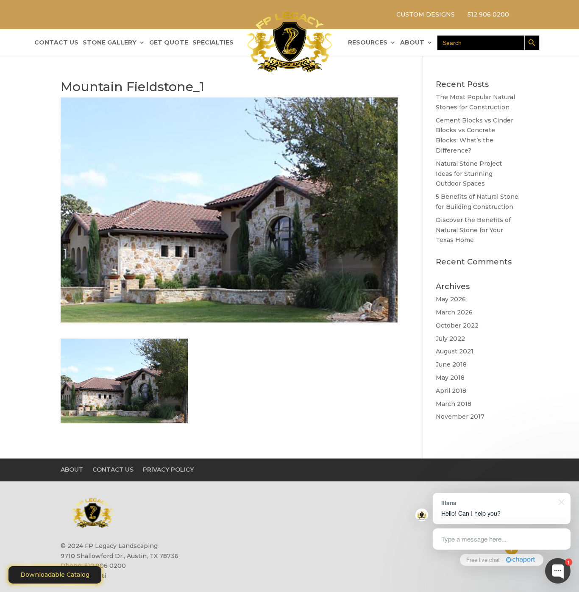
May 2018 (450, 377)
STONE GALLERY (109, 42)
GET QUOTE (168, 42)
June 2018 (451, 364)
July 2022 (450, 338)
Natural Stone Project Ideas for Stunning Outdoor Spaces (469, 174)
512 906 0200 (488, 14)
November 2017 (460, 416)
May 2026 (451, 299)
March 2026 (454, 312)
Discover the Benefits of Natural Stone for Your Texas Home (473, 230)
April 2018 (451, 391)
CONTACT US (56, 42)
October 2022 (457, 325)
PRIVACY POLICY (168, 469)
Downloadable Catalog (54, 574)
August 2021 (454, 351)
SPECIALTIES (213, 42)
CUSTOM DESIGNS (425, 14)
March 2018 (453, 404)
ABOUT (412, 42)
